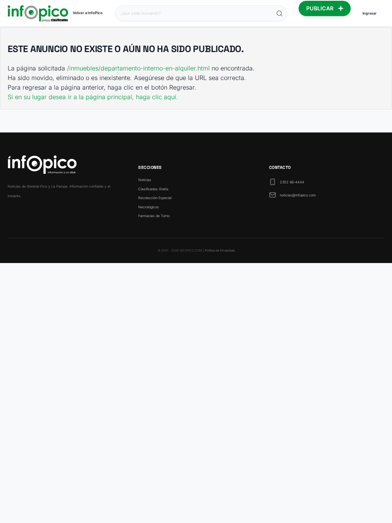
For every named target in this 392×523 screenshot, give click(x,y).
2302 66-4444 (292, 182)
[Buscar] (279, 13)
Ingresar (370, 13)
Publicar (320, 8)
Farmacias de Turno (154, 216)
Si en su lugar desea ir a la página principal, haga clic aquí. (93, 97)
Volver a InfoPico (88, 13)
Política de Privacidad (220, 250)
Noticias (144, 180)
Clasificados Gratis (153, 189)
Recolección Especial (155, 198)
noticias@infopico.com (298, 195)
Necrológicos (148, 207)
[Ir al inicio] (38, 13)
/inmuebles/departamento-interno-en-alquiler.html (138, 68)
